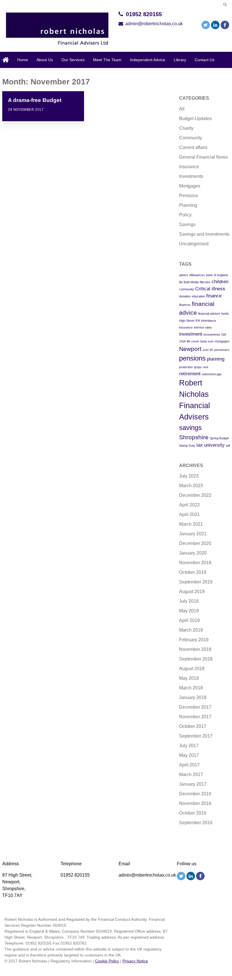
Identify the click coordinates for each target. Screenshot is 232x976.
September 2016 (195, 822)
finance (214, 296)
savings (190, 427)
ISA (223, 334)
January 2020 (193, 553)
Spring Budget (219, 438)
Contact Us (204, 59)
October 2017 (192, 726)
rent (205, 367)
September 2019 (195, 581)
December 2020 (195, 543)
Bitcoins (205, 282)
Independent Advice (147, 59)
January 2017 (193, 784)
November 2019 (195, 562)
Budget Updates (195, 118)
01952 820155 (144, 14)
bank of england (217, 275)
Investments (191, 176)
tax (199, 445)
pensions (192, 358)
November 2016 (195, 803)
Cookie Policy (107, 961)
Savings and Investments (204, 234)
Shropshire (194, 437)
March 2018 (191, 687)
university (214, 445)
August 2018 (192, 668)
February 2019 (194, 639)
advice (183, 275)
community (186, 289)
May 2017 (189, 755)
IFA (198, 320)
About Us (44, 59)
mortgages (222, 341)
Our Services (73, 59)
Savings (187, 224)
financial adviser (209, 313)
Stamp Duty (187, 445)
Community (190, 137)
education (198, 296)
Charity (186, 128)
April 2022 (189, 504)
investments (211, 334)
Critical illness (210, 288)
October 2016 (192, 813)
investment (190, 334)
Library (180, 59)
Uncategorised (194, 243)
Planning (188, 205)
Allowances (197, 275)
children (220, 281)
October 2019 (192, 572)
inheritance (208, 320)
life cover (193, 341)
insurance (186, 327)
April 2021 (189, 514)
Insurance (189, 166)
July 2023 (189, 476)
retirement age (212, 374)
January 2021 (193, 533)
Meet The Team (107, 59)
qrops (198, 367)
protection (186, 367)
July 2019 (189, 601)
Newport (190, 349)
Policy (185, 214)
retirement (190, 373)
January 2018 (193, 697)
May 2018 (189, 678)
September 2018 (195, 659)
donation (185, 296)
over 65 (208, 349)
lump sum (207, 341)
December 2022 (195, 495)
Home (22, 59)
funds (225, 313)
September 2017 (195, 736)
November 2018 (195, 649)
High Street (186, 320)
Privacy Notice (135, 961)
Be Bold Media (189, 282)
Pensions (188, 195)
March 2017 (191, 774)
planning (215, 359)
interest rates (203, 327)
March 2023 (191, 485)
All (181, 108)
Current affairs (193, 147)
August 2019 (192, 591)
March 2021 (191, 524)
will (228, 445)
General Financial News (203, 157)
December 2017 (195, 707)
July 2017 (189, 745)
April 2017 (189, 764)
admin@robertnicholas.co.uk (154, 23)
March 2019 (191, 630)
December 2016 (195, 793)
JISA (182, 341)
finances (185, 304)
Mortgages (189, 186)
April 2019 (189, 620)
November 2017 (195, 716)
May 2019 (189, 610)
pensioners (221, 349)
